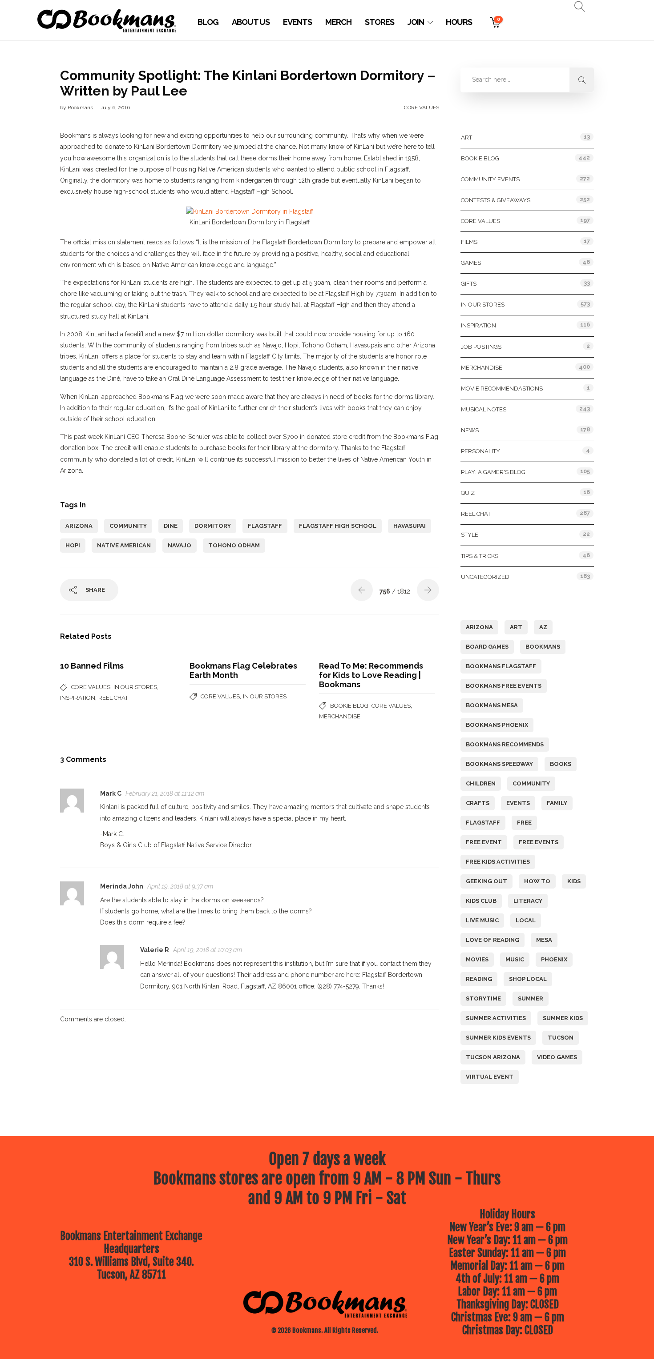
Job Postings (481, 346)
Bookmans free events (503, 685)
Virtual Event (489, 1076)
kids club (481, 900)
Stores (379, 22)
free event (484, 842)
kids (574, 881)
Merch (338, 22)
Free (524, 822)
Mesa (544, 940)
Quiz (468, 493)
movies (477, 959)
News (470, 430)
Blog (208, 22)
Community (128, 525)
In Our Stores (135, 687)
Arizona (79, 525)
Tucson (560, 1037)
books (560, 764)
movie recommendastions (502, 388)
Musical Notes (483, 409)
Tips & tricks (479, 556)
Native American (124, 545)
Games (471, 262)
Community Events (490, 179)
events (518, 803)
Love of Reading (492, 940)
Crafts (477, 803)
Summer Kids (563, 1018)
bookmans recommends (505, 744)
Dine (171, 525)
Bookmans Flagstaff (501, 666)
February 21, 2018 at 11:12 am (164, 793)
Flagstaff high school (337, 525)
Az (543, 627)
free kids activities (498, 861)
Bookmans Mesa (492, 705)
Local (526, 920)
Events (297, 22)
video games (557, 1057)
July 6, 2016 (115, 107)
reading (479, 979)
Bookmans (81, 107)
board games (487, 646)
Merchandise (339, 716)
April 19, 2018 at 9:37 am (180, 886)
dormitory (212, 525)
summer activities (496, 1018)
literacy (527, 900)
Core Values (421, 107)
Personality (480, 451)
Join (416, 22)
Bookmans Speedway (499, 764)
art (516, 627)
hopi (72, 545)
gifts (468, 283)
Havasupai (409, 525)
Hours (459, 22)
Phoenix (554, 959)
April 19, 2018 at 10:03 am (207, 949)
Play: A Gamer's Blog (493, 472)
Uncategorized (485, 577)
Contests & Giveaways (495, 200)
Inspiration (77, 697)
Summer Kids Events (498, 1037)
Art (466, 137)
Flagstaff (265, 525)
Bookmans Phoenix (497, 724)
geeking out (486, 881)
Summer (530, 998)
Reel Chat (113, 697)
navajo (179, 545)
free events (538, 842)
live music (482, 920)
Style (469, 534)
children (481, 783)
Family (557, 803)
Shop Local (528, 979)
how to (537, 881)
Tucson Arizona (493, 1057)
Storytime (483, 998)
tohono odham (234, 545)
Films (469, 242)
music (514, 959)
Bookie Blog (349, 705)
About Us (251, 22)
